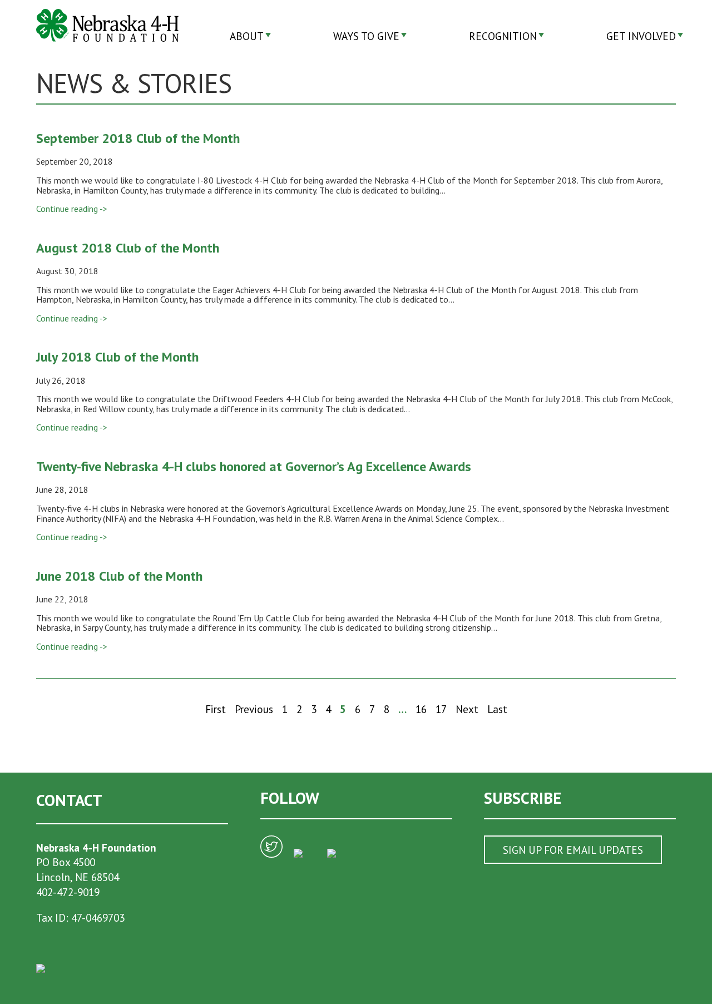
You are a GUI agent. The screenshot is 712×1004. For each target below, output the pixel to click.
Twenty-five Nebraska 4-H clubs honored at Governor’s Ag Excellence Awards (253, 466)
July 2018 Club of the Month (117, 356)
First (215, 709)
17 (441, 709)
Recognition (503, 36)
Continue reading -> (71, 208)
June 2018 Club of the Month (119, 576)
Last (497, 709)
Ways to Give (366, 36)
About (247, 36)
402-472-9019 (68, 892)
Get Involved (641, 36)
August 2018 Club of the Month (127, 247)
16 (421, 709)
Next (467, 709)
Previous (254, 709)
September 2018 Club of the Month (138, 138)
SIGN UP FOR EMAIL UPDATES (573, 850)
